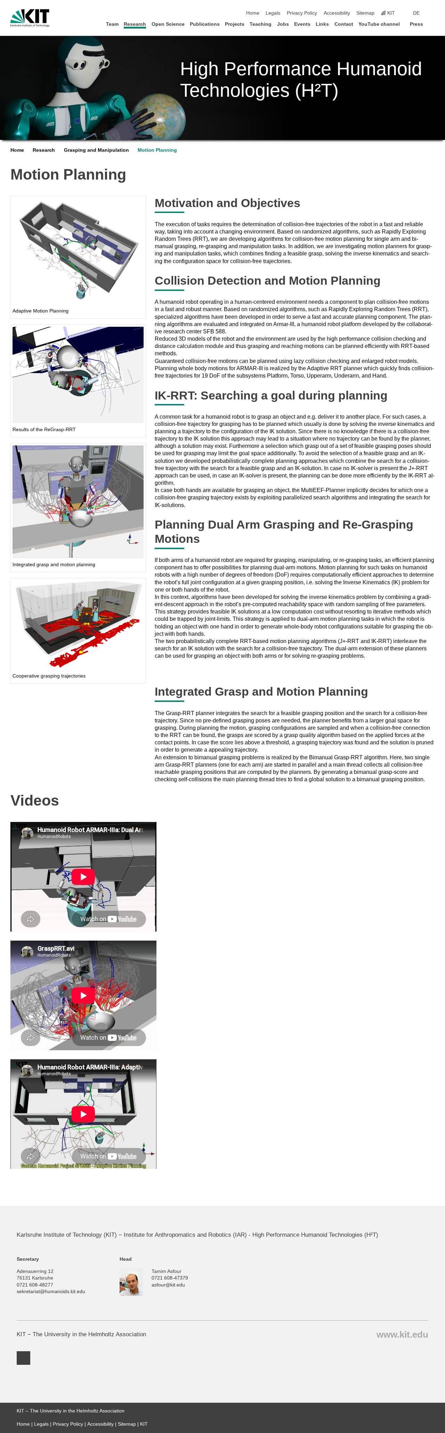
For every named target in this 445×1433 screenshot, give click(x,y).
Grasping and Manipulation (96, 150)
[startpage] (432, 24)
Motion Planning (157, 150)
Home (252, 13)
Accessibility (337, 13)
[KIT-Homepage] (29, 18)
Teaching (261, 24)
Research (135, 24)
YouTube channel (379, 24)
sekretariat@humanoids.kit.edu (51, 1291)
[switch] (432, 13)
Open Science (168, 24)
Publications (205, 24)
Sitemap (365, 13)
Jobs (283, 24)
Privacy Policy (302, 13)
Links (322, 24)
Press (416, 24)
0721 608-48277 (35, 1285)
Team (112, 24)
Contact (343, 24)
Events (302, 24)
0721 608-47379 (170, 1278)
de (416, 13)
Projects (234, 24)
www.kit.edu (402, 1334)
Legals (273, 13)
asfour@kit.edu (168, 1285)
